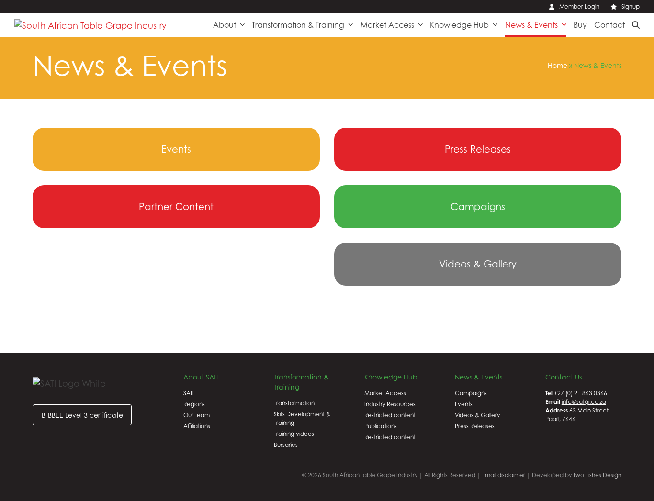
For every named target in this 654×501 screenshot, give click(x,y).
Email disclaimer (503, 475)
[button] (636, 25)
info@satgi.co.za (584, 401)
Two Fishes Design (597, 475)
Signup (630, 6)
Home (557, 65)
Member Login (579, 6)
